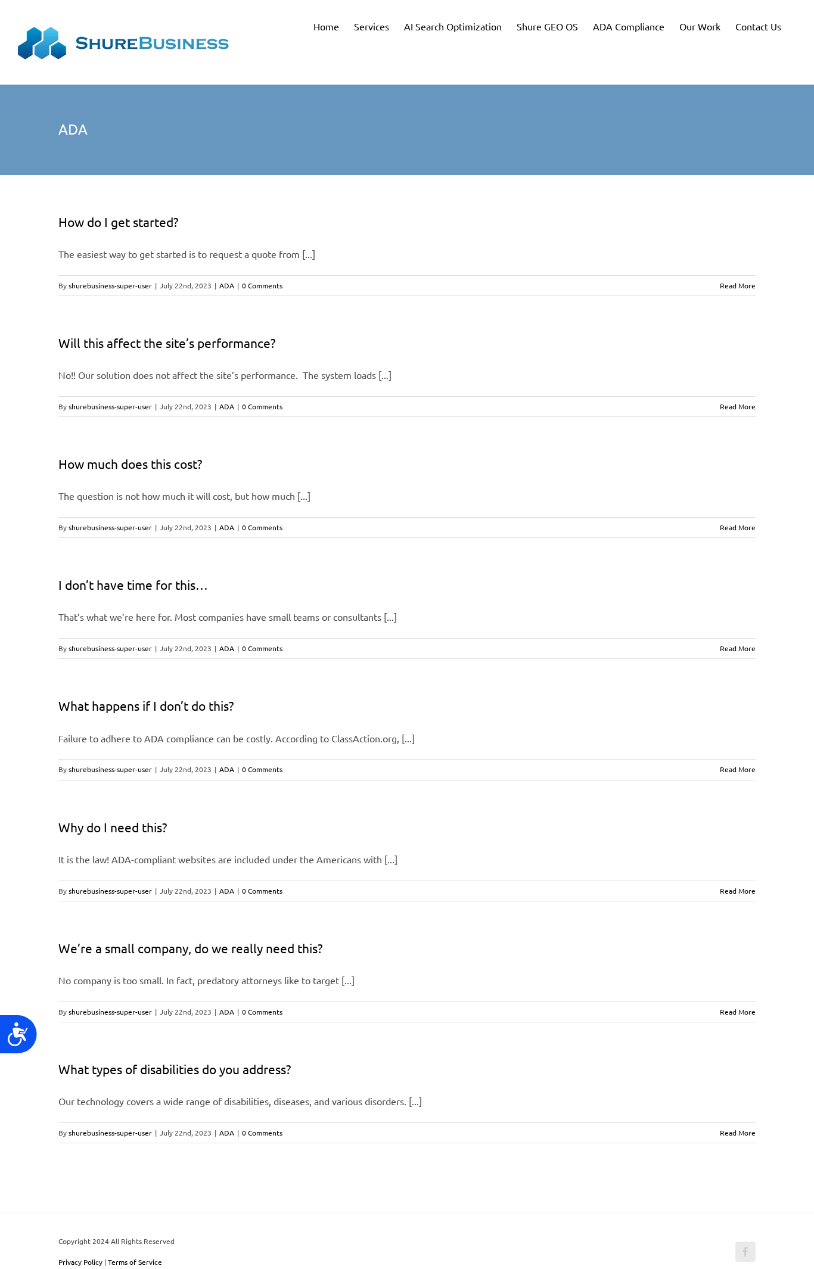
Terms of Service (135, 1262)
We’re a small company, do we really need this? (190, 948)
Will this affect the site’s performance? (166, 342)
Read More (738, 285)
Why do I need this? (112, 827)
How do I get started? (118, 221)
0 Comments (262, 285)
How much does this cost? (130, 463)
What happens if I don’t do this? (146, 705)
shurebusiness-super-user (110, 285)
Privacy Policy (80, 1262)
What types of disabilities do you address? (174, 1069)
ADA (226, 285)
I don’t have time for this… (133, 584)
